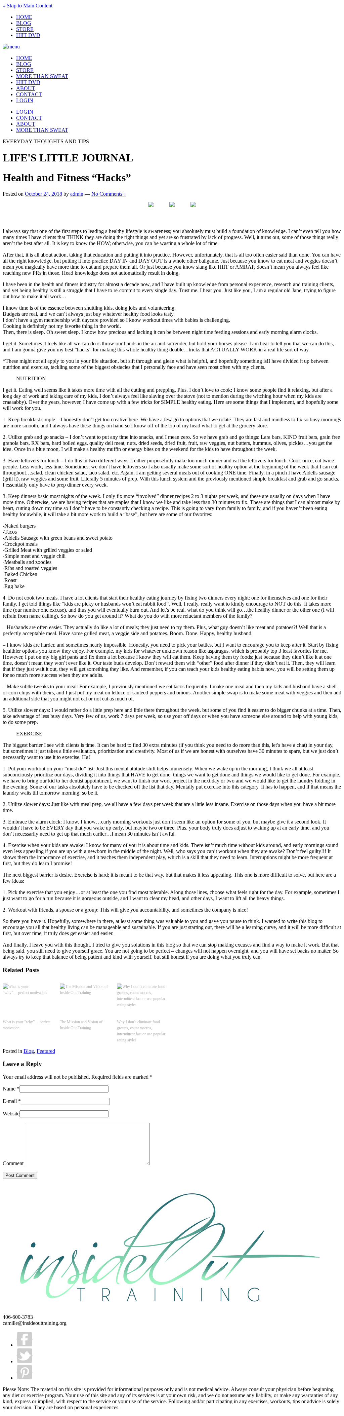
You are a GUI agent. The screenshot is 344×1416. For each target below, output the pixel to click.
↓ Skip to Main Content (27, 5)
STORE (25, 29)
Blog (29, 1051)
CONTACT (29, 94)
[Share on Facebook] (151, 210)
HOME (24, 17)
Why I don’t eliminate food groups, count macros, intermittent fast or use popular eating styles (141, 1031)
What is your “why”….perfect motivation (26, 1025)
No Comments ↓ (108, 194)
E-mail (10, 1101)
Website (11, 1113)
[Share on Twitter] (172, 210)
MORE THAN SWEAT (42, 76)
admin (76, 194)
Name (9, 1089)
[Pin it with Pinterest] (193, 210)
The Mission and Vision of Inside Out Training (81, 1025)
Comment (13, 1163)
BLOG (23, 23)
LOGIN (24, 100)
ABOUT (25, 88)
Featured (46, 1051)
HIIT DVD (28, 35)
